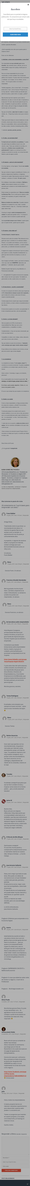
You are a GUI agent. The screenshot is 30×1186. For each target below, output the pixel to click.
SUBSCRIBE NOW (15, 34)
